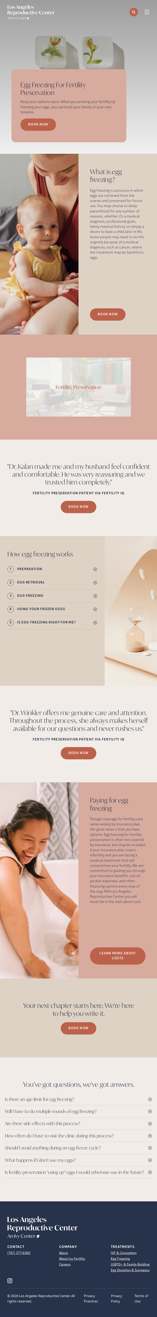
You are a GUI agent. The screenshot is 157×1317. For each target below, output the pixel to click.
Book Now (38, 124)
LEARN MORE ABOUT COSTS (118, 956)
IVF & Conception (124, 1253)
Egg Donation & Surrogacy (130, 1270)
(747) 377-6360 (18, 1253)
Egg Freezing (120, 1259)
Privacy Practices (91, 1298)
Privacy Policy (116, 1298)
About (63, 1253)
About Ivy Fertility (72, 1259)
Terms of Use (141, 1298)
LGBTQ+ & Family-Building (130, 1264)
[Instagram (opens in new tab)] (9, 1280)
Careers (65, 1264)
